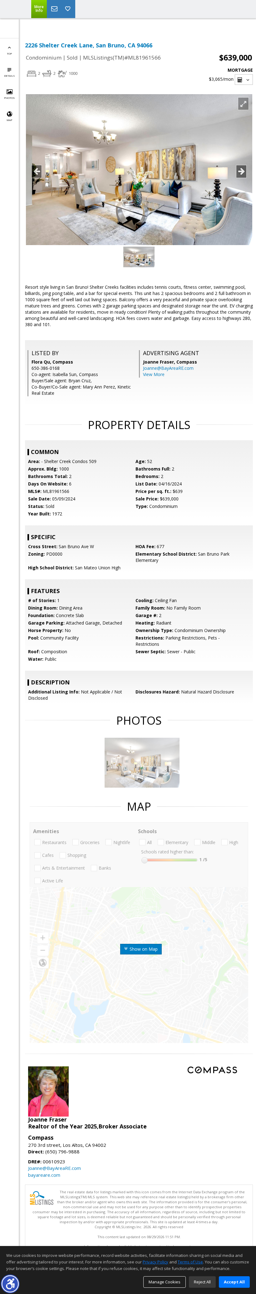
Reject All (202, 1282)
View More (154, 374)
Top (9, 53)
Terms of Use (190, 1262)
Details (9, 75)
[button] (10, 1283)
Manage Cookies (164, 1282)
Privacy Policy (155, 1262)
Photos (9, 97)
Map (9, 120)
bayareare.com (44, 1175)
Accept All (234, 1282)
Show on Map (143, 949)
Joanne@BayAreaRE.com (168, 368)
